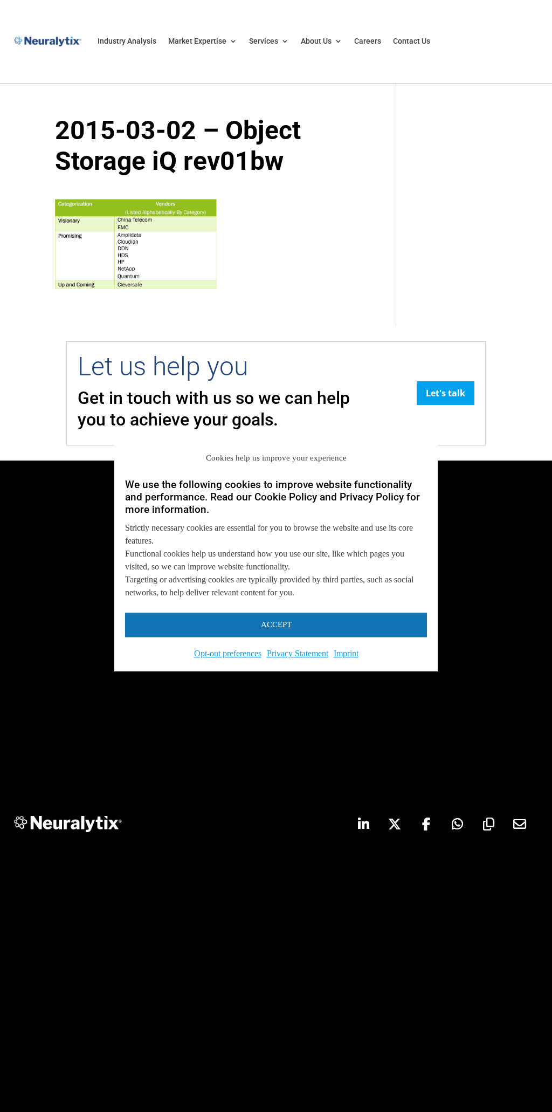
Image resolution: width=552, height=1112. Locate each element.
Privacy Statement (297, 653)
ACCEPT (276, 625)
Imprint (346, 653)
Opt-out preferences (227, 653)
